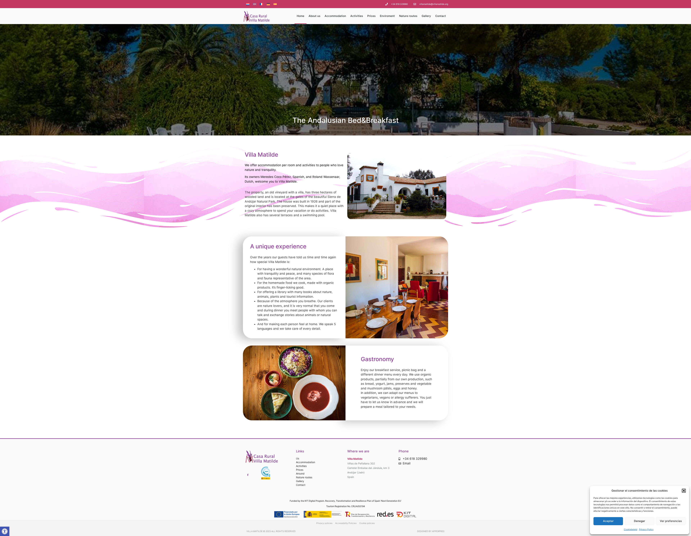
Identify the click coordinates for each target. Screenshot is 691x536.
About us (314, 16)
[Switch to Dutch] (247, 4)
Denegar (639, 521)
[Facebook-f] (248, 475)
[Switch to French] (261, 4)
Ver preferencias (671, 521)
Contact (440, 16)
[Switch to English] (254, 4)
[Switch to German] (268, 4)
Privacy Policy (646, 529)
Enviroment (387, 16)
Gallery (426, 16)
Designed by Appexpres (430, 531)
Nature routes (408, 16)
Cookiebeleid (630, 529)
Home (300, 16)
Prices (371, 16)
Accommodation (335, 16)
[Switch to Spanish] (275, 4)
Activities (356, 16)
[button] (4, 531)
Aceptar (608, 521)
